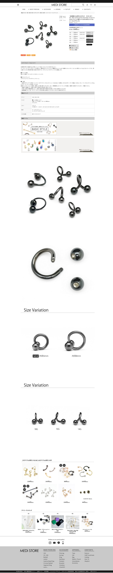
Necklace (62, 559)
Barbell (46, 557)
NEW (23, 9)
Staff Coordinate (89, 555)
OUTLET (67, 9)
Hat (73, 555)
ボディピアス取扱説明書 (68, 571)
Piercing (61, 553)
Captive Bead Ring (49, 561)
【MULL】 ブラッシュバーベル (43, 530)
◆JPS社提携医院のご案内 (82, 571)
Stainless (62, 565)
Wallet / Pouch (76, 559)
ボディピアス (36, 12)
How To (87, 559)
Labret (45, 559)
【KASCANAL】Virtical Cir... (28, 530)
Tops (73, 553)
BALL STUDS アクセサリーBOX (57, 530)
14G (45, 553)
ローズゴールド (51, 106)
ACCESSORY (47, 9)
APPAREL (58, 9)
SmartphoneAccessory (75, 562)
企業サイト (40, 571)
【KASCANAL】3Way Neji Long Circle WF (72, 531)
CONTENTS (87, 9)
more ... (46, 567)
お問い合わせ (93, 571)
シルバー (40, 106)
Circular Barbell (48, 563)
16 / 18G (46, 555)
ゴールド (45, 106)
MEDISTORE (31, 12)
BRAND (77, 9)
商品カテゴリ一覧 (24, 12)
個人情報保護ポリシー (29, 571)
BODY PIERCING (34, 9)
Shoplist (87, 561)
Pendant (61, 561)
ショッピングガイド (55, 571)
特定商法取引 (19, 571)
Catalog (87, 557)
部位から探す (42, 12)
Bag (73, 557)
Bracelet (61, 563)
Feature (87, 553)
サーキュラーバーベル (87, 529)
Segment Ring (48, 565)
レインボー (57, 106)
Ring (60, 557)
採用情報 (46, 571)
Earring (61, 555)
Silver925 (62, 567)
